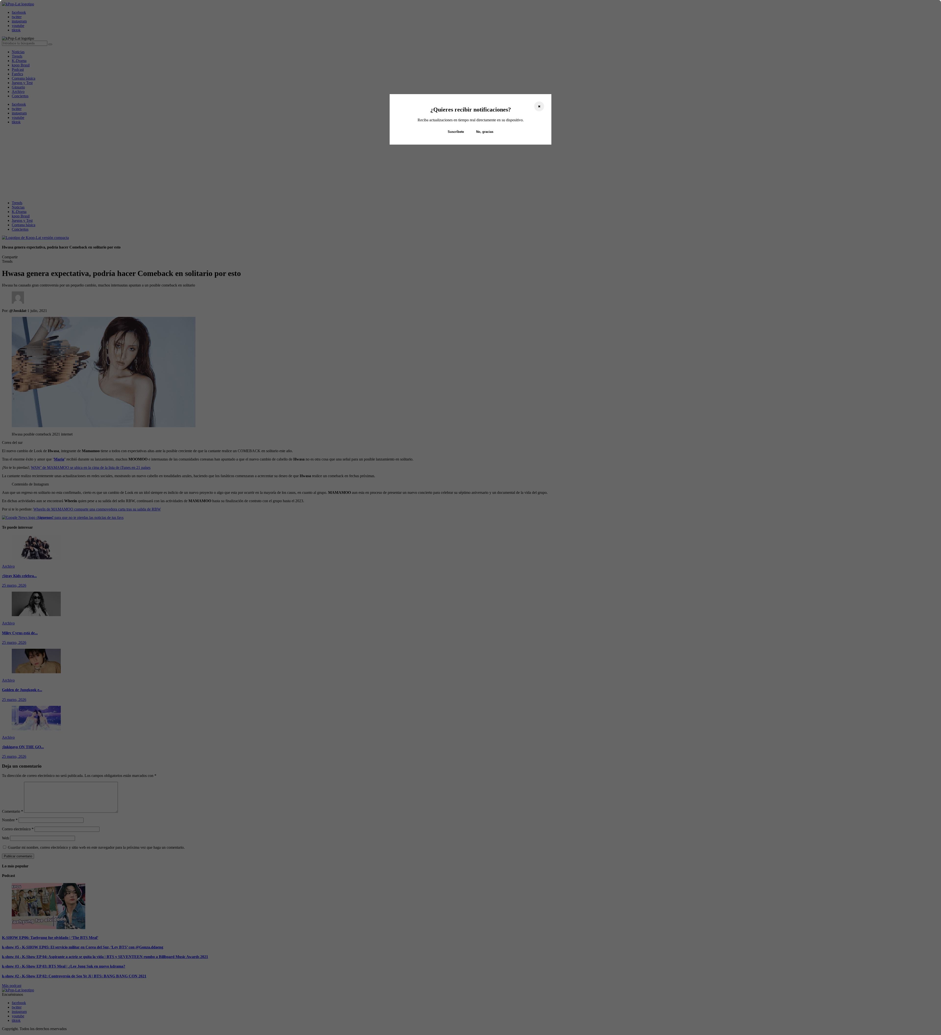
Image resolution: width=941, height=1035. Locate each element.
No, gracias (484, 132)
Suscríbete (456, 132)
